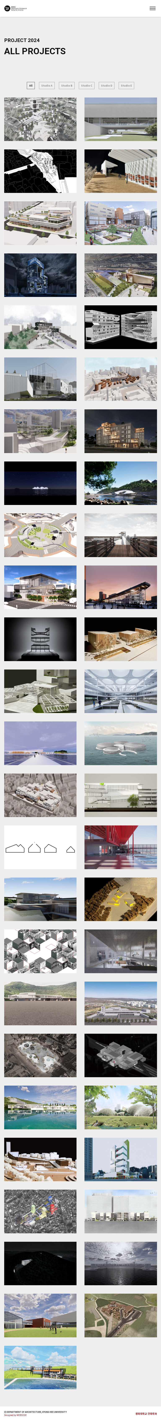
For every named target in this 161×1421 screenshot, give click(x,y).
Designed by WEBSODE (15, 1415)
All (30, 85)
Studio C (86, 85)
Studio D (106, 85)
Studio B (66, 85)
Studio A (46, 85)
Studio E (126, 85)
